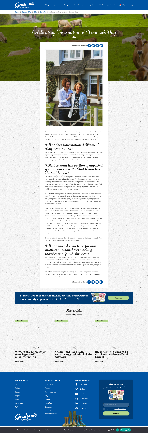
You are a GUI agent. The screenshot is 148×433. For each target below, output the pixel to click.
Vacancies (48, 407)
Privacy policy (125, 430)
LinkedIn (83, 403)
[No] (145, 430)
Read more (19, 361)
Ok (117, 430)
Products (56, 5)
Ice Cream (19, 403)
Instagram (84, 399)
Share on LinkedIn (101, 45)
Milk (17, 384)
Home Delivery (127, 5)
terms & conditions (120, 409)
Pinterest (83, 408)
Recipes (67, 5)
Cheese (17, 399)
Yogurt (17, 396)
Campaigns (91, 5)
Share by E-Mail (97, 45)
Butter (17, 388)
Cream (17, 392)
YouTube (83, 394)
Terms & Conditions (51, 413)
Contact (102, 5)
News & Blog (78, 5)
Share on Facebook (89, 45)
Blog (46, 396)
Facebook (83, 384)
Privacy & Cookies (50, 411)
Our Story (45, 5)
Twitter (82, 389)
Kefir (17, 407)
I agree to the (116, 409)
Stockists (48, 403)
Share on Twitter (93, 45)
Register (118, 298)
